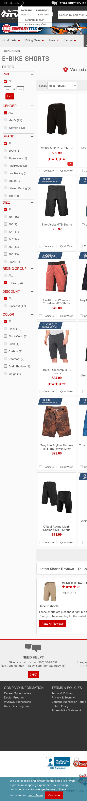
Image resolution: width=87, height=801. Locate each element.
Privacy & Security (63, 697)
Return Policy (60, 706)
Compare (49, 170)
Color (8, 314)
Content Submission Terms (69, 701)
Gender (10, 106)
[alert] (35, 16)
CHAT (33, 674)
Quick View (66, 170)
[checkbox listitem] (8, 81)
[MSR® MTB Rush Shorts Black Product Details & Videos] (56, 164)
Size (6, 202)
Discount (11, 291)
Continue (54, 795)
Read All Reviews (52, 623)
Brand (8, 136)
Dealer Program (14, 697)
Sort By (43, 85)
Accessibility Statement (66, 710)
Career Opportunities (17, 693)
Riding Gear (11, 50)
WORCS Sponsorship (18, 701)
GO (9, 96)
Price (8, 74)
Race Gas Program (16, 706)
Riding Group (15, 268)
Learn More (35, 795)
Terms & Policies (62, 693)
